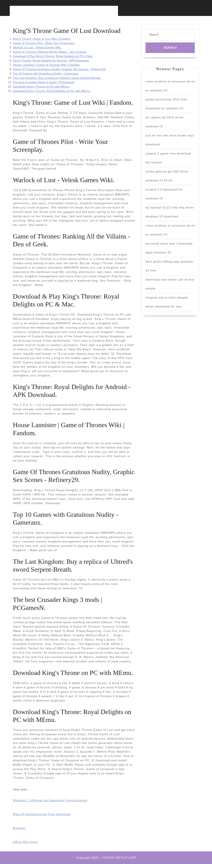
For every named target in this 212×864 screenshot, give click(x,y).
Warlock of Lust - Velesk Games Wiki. (37, 47)
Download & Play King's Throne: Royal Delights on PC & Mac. (53, 56)
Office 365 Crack (25, 842)
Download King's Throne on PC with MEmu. (41, 86)
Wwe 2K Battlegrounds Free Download (42, 814)
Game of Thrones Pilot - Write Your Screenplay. (44, 43)
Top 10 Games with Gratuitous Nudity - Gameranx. (46, 73)
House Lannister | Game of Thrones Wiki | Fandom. (47, 64)
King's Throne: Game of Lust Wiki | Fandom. (42, 38)
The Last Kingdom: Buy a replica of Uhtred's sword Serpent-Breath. (57, 78)
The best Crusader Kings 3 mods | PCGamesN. (44, 82)
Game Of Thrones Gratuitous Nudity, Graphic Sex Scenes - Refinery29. (59, 69)
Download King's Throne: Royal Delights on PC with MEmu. (51, 91)
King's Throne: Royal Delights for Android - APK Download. (51, 60)
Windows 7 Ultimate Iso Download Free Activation (50, 800)
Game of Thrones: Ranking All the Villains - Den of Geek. (50, 51)
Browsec (19, 828)
